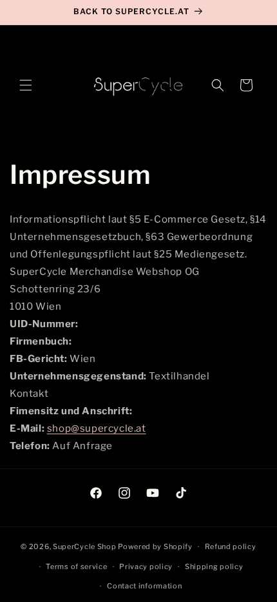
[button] (26, 85)
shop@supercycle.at (96, 428)
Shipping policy (214, 566)
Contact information (144, 585)
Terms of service (76, 566)
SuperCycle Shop (85, 546)
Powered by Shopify (155, 546)
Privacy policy (146, 566)
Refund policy (230, 546)
